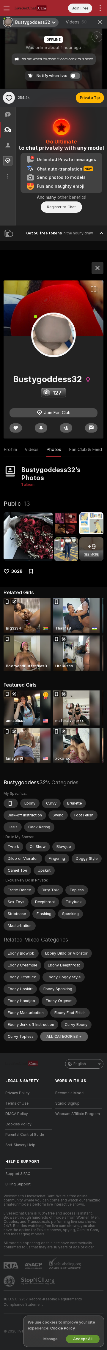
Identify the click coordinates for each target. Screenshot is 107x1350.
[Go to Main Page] (33, 8)
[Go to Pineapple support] (10, 1281)
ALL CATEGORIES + (64, 1036)
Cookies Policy (18, 1124)
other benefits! (71, 197)
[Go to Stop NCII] (38, 1281)
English (79, 1064)
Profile (10, 449)
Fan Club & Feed (85, 449)
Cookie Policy (62, 1328)
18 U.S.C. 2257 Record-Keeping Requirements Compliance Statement (43, 1302)
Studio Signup (67, 1103)
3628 (17, 571)
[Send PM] (91, 428)
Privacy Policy (17, 1093)
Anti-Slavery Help (20, 1145)
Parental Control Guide (24, 1135)
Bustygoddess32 (25, 782)
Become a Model (69, 1093)
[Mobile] (11, 803)
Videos (76, 22)
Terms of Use (17, 1103)
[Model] (97, 268)
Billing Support (18, 1184)
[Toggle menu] (6, 8)
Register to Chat (61, 207)
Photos (53, 449)
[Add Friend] (66, 428)
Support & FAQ (18, 1174)
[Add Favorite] (9, 98)
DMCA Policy (16, 1114)
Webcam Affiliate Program (77, 1114)
